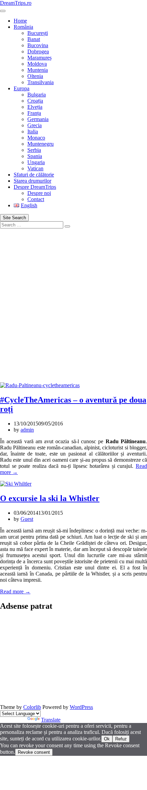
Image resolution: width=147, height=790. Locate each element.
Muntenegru (40, 144)
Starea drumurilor (32, 181)
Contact (35, 199)
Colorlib (32, 707)
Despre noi (39, 193)
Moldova (37, 64)
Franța (34, 113)
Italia (32, 131)
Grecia (34, 125)
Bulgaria (36, 94)
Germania (38, 119)
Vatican (35, 168)
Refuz (121, 738)
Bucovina (37, 45)
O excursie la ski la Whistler (49, 498)
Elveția (34, 107)
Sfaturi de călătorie (34, 174)
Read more (15, 591)
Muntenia (37, 70)
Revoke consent (34, 752)
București (37, 33)
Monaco (36, 138)
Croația (35, 101)
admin (27, 430)
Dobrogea (38, 51)
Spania (34, 156)
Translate (51, 720)
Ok (107, 738)
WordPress (81, 707)
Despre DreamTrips (35, 187)
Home (20, 21)
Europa (21, 88)
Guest (27, 519)
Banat (33, 39)
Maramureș (39, 58)
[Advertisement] (73, 305)
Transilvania (40, 82)
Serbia (34, 150)
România (23, 27)
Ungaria (36, 162)
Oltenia (35, 76)
